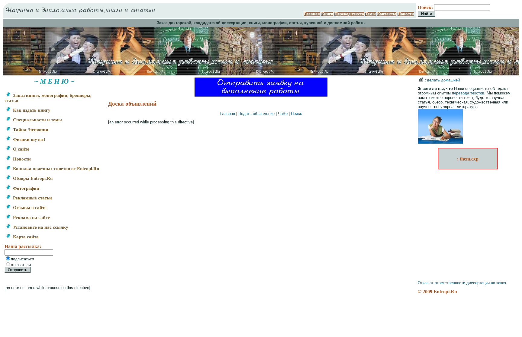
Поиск (296, 113)
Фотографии (25, 188)
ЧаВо (283, 113)
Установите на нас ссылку (40, 227)
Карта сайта (25, 236)
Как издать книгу (31, 110)
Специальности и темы (37, 119)
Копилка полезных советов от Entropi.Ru (55, 168)
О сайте (20, 149)
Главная (312, 14)
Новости (406, 14)
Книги (327, 14)
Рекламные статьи (32, 198)
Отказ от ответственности (441, 283)
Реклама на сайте (31, 217)
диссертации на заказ (486, 283)
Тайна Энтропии (30, 129)
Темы (370, 14)
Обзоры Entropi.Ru (32, 178)
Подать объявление (256, 113)
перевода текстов (468, 93)
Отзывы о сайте (29, 207)
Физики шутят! (28, 139)
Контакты (386, 14)
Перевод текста (349, 14)
